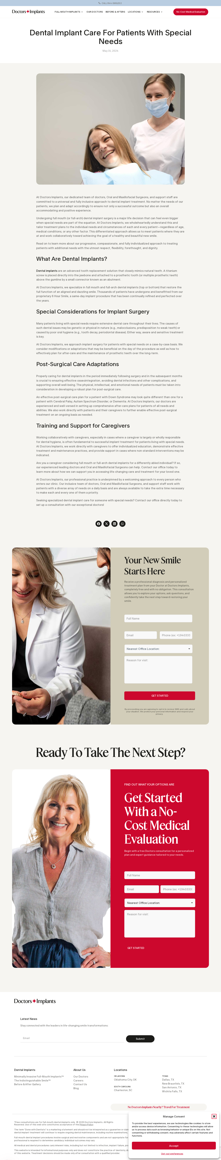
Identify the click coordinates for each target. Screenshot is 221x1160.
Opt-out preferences (172, 1153)
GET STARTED (159, 695)
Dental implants (46, 270)
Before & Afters (115, 12)
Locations (134, 12)
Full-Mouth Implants (67, 12)
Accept (174, 1145)
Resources (153, 12)
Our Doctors (95, 12)
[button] (214, 1116)
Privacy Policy (86, 1124)
